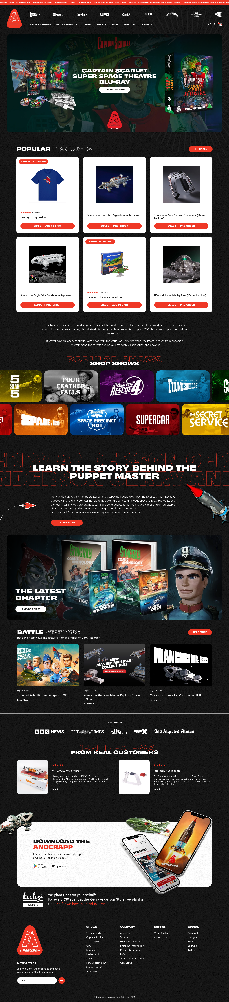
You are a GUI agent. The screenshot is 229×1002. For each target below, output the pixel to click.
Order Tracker (161, 933)
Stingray (90, 950)
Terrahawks (92, 971)
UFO (88, 945)
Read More (199, 631)
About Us (125, 933)
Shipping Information (132, 945)
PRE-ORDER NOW (38, 2)
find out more (185, 2)
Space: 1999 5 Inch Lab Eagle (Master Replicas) (113, 215)
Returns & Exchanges (131, 950)
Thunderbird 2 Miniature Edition (105, 297)
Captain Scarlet (94, 937)
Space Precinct (94, 966)
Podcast (192, 941)
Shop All (201, 148)
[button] (90, 24)
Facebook (193, 933)
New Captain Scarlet (97, 962)
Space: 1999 (92, 941)
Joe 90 (89, 958)
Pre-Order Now (114, 83)
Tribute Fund (127, 937)
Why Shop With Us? (131, 941)
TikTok (191, 950)
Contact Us (126, 962)
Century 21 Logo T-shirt (33, 217)
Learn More (67, 522)
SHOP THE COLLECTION (146, 2)
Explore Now (31, 608)
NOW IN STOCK (93, 2)
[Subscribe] (61, 980)
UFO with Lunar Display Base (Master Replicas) (180, 295)
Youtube (192, 945)
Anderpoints (160, 937)
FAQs (123, 954)
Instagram (193, 937)
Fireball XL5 (92, 954)
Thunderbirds (93, 933)
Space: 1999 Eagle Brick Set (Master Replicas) (45, 295)
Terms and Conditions (132, 958)
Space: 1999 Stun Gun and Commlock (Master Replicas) (180, 217)
